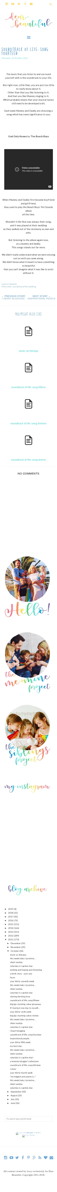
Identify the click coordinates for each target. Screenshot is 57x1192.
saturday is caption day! (21, 1057)
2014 (11, 928)
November (16, 947)
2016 (11, 920)
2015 (11, 924)
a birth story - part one (21, 973)
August (14, 1095)
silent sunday (16, 962)
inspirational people (19, 1038)
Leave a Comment (9, 284)
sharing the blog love (20, 996)
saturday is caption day (21, 966)
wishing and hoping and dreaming (26, 970)
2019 (11, 909)
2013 (11, 932)
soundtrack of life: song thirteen (25, 1065)
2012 (11, 935)
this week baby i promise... (23, 958)
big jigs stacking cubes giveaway (25, 1004)
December (16, 943)
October (15, 951)
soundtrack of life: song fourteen (25, 1034)
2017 (11, 916)
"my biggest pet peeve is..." (23, 1076)
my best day (16, 1046)
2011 (11, 939)
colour (13, 1069)
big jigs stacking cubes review (24, 1015)
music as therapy (18, 955)
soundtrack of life (20, 287)
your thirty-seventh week (22, 981)
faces (12, 977)
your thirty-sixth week (20, 1012)
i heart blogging (17, 1031)
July (13, 1099)
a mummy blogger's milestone (24, 1061)
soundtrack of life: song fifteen (24, 1000)
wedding (32, 287)
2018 (11, 913)
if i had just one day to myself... (25, 1008)
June (13, 1103)
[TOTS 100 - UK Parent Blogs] (28, 1132)
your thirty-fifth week (20, 1042)
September (16, 1091)
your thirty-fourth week (21, 1073)
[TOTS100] (28, 1135)
